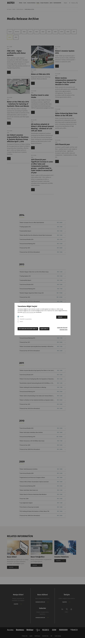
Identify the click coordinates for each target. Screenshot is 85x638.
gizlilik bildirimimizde (28, 312)
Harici (21, 321)
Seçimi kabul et (44, 328)
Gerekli (21, 316)
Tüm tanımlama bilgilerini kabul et (28, 328)
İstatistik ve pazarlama (26, 319)
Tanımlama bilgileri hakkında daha (62, 328)
